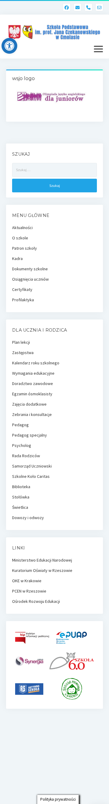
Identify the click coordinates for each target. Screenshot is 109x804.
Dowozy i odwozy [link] (28, 517)
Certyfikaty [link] (22, 289)
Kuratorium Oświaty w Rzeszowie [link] (42, 570)
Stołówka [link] (20, 497)
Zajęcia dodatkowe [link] (29, 404)
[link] (9, 46)
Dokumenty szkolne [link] (30, 269)
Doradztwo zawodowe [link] (32, 383)
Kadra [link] (17, 258)
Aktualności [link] (22, 227)
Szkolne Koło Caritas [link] (31, 476)
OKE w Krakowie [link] (26, 580)
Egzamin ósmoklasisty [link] (32, 394)
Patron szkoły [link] (24, 248)
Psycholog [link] (21, 445)
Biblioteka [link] (21, 486)
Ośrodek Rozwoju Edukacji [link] (36, 601)
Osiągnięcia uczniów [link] (30, 279)
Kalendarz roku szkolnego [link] (35, 363)
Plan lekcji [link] (21, 342)
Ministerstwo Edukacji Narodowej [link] (42, 560)
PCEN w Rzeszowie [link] (29, 591)
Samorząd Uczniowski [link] (32, 466)
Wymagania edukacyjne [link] (33, 373)
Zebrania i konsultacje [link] (32, 414)
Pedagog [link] (20, 424)
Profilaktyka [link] (23, 299)
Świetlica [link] (20, 507)
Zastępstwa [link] (23, 352)
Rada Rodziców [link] (26, 455)
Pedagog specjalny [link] (29, 435)
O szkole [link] (20, 238)
